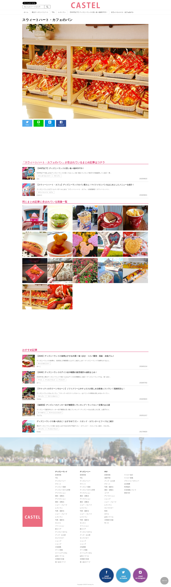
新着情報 (58, 475)
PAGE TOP (164, 580)
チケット (58, 484)
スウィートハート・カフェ (45, 192)
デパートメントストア (55, 412)
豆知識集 (58, 547)
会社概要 (127, 484)
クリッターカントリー (44, 176)
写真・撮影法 (59, 511)
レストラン (59, 508)
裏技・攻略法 (59, 496)
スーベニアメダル (61, 553)
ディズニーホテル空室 (62, 490)
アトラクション (60, 493)
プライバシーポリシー (131, 481)
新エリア (58, 529)
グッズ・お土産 (60, 535)
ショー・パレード (61, 505)
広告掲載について (130, 490)
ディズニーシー (60, 481)
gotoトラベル (59, 556)
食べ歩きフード (60, 562)
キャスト (58, 523)
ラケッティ (57, 176)
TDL (56, 478)
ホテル (106, 514)
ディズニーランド (50, 380)
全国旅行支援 (59, 559)
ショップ (58, 541)
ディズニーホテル (61, 532)
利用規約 (127, 487)
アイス (40, 380)
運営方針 (127, 493)
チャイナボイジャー (43, 363)
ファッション (59, 526)
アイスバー (62, 380)
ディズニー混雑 (60, 487)
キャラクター (59, 538)
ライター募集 (128, 478)
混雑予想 (107, 478)
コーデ (106, 493)
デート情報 (59, 550)
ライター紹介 (128, 475)
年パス (106, 523)
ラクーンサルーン (53, 396)
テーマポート (42, 412)
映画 (105, 511)
